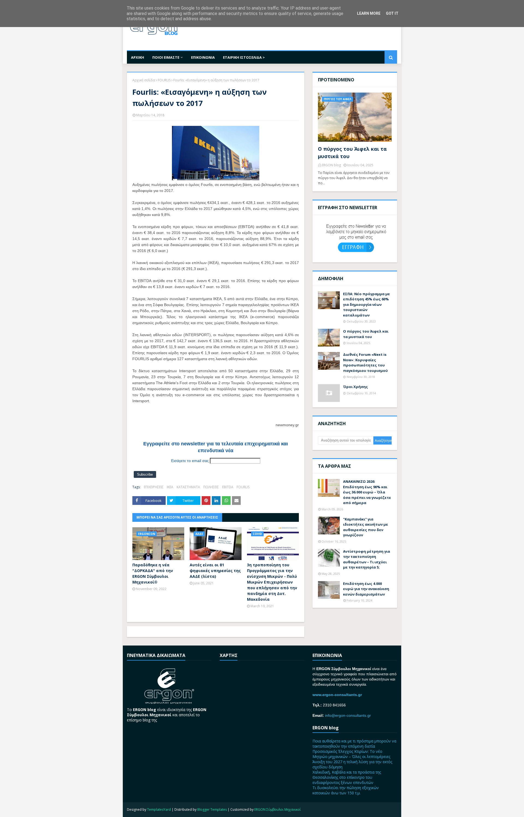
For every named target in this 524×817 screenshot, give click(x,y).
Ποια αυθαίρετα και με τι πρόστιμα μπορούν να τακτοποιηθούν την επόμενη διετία (354, 743)
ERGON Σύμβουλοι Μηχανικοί (277, 809)
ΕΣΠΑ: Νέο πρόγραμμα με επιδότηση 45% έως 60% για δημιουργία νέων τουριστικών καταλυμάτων (366, 304)
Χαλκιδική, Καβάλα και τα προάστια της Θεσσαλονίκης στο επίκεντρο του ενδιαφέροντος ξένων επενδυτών (346, 777)
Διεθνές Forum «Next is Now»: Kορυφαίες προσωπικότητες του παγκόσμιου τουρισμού (365, 362)
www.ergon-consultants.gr (337, 694)
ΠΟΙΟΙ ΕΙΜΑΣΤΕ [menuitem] (165, 57)
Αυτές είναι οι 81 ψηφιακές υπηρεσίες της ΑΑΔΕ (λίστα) (215, 570)
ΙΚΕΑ (170, 487)
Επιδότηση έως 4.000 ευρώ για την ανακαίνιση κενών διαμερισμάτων (366, 589)
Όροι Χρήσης (355, 386)
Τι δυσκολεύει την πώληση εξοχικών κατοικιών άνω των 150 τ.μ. (345, 790)
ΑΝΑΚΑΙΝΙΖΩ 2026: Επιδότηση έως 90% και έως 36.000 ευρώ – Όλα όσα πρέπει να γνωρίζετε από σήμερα (367, 492)
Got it (392, 13)
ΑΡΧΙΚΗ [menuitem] (137, 57)
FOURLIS (164, 80)
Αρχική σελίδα (143, 80)
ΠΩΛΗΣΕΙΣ (211, 487)
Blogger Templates (212, 809)
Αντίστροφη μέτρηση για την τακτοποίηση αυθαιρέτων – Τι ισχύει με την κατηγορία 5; (366, 559)
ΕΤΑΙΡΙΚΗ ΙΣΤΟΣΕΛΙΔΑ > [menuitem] (244, 57)
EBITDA (227, 487)
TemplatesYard (159, 809)
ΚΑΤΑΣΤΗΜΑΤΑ (188, 487)
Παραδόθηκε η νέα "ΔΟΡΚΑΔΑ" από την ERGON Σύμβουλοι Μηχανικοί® (152, 573)
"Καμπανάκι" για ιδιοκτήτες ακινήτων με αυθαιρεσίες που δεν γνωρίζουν (365, 527)
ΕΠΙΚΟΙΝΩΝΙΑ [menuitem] (203, 57)
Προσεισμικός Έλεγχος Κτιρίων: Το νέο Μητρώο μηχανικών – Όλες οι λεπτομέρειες (351, 754)
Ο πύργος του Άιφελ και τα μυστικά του (352, 152)
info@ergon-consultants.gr (348, 715)
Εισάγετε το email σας (190, 460)
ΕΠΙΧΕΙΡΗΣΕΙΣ (153, 487)
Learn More (368, 13)
